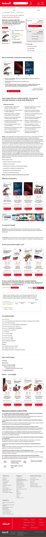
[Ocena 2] (16, 34)
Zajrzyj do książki (5, 43)
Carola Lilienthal (26, 400)
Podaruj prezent (20, 12)
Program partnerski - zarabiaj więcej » (16, 461)
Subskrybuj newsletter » (36, 461)
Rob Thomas (26, 270)
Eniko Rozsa (10, 400)
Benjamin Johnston (25, 86)
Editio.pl (40, 519)
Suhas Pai (38, 270)
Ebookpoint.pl (41, 522)
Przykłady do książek (34, 483)
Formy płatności (19, 487)
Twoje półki (4, 483)
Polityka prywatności (20, 483)
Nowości (30, 7)
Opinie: (17, 36)
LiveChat (17, 494)
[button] (43, 188)
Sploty (25, 527)
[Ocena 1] (15, 34)
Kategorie (4, 7)
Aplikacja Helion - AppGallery (8, 492)
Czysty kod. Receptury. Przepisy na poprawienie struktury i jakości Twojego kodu (7, 268)
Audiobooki (20, 7)
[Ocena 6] (21, 34)
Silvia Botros (17, 30)
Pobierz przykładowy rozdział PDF (9, 340)
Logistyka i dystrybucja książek (8, 513)
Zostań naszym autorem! (34, 479)
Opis (29, 44)
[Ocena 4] (19, 34)
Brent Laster (18, 400)
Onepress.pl (26, 519)
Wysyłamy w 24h (35, 27)
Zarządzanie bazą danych (20, 349)
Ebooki (11, 7)
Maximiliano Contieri (7, 270)
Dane (3, 346)
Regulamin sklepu (19, 481)
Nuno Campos (20, 270)
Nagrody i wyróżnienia (34, 485)
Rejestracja (5, 479)
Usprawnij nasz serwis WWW (21, 489)
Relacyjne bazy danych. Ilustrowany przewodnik (39, 201)
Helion (18, 33)
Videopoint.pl (26, 525)
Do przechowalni (35, 38)
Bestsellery (34, 7)
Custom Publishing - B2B (7, 511)
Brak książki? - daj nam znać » (17, 466)
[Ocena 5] (20, 34)
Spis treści (30, 50)
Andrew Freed (5, 400)
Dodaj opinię (14, 287)
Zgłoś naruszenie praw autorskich (36, 486)
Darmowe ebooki (39, 9)
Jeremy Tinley (12, 79)
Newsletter (18, 491)
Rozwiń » (36, 299)
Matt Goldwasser (14, 86)
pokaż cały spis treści (8, 370)
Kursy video (14, 9)
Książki (7, 7)
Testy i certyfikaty (6, 488)
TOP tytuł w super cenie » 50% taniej (10, 17)
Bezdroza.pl (33, 522)
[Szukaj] (26, 3)
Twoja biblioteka (5, 482)
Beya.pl (32, 525)
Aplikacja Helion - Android (7, 489)
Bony (14, 12)
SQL (16, 347)
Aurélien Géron (38, 400)
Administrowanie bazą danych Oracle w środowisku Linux (17, 81)
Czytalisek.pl (41, 525)
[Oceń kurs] (6, 287)
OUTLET (4, 27)
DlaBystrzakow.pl (27, 522)
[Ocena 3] (17, 34)
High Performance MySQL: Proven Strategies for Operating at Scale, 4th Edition (23, 321)
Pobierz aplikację (7, 12)
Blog (17, 490)
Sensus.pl (32, 519)
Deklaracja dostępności (20, 484)
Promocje (25, 7)
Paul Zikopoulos (31, 270)
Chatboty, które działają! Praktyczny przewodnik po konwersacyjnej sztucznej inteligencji (7, 398)
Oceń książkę (32, 480)
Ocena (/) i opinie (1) (32, 46)
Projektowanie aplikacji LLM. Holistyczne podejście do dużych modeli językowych (38, 268)
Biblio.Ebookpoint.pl (34, 527)
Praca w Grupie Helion (6, 512)
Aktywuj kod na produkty (7, 485)
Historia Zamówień (6, 480)
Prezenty (4, 486)
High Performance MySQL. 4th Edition (7, 201)
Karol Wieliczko (7, 82)
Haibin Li (10, 86)
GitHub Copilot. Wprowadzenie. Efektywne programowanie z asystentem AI (17, 398)
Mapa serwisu (18, 493)
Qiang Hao (36, 204)
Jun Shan (6, 86)
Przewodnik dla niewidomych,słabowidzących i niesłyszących (22, 480)
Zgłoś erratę (4, 342)
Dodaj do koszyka (14, 91)
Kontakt (17, 496)
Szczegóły (30, 48)
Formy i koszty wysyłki (20, 486)
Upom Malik (20, 86)
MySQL (16, 346)
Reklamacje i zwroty (19, 497)
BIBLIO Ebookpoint (6, 509)
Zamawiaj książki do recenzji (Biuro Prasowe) (8, 508)
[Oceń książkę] (18, 35)
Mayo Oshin (15, 270)
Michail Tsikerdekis (41, 204)
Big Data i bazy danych (9, 346)
